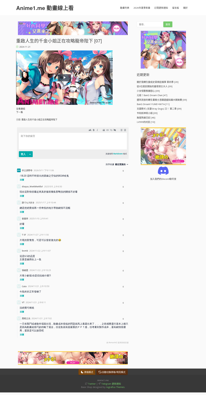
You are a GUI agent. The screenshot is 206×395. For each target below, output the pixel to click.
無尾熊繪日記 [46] (146, 117)
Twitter (91, 383)
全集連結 (20, 108)
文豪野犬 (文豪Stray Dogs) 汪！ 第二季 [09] (159, 108)
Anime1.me (45, 8)
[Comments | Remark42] (73, 236)
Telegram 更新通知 (111, 383)
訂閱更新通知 (161, 7)
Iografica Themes (115, 387)
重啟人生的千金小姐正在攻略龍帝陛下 (39, 119)
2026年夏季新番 (141, 7)
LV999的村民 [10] (146, 121)
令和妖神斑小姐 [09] (147, 112)
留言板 (175, 7)
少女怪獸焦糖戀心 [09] (148, 90)
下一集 (19, 112)
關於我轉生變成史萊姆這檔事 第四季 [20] (157, 81)
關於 (185, 7)
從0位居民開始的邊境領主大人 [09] (154, 86)
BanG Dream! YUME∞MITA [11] (153, 104)
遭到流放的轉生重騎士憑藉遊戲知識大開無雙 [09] (162, 99)
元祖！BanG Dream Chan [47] (152, 95)
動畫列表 (124, 7)
